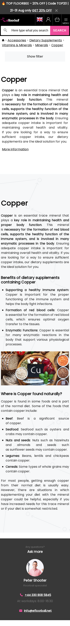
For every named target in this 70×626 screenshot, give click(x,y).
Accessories (17, 40)
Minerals (41, 45)
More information (15, 149)
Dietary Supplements (45, 40)
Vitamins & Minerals (17, 45)
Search (59, 30)
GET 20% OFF (42, 10)
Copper (57, 45)
